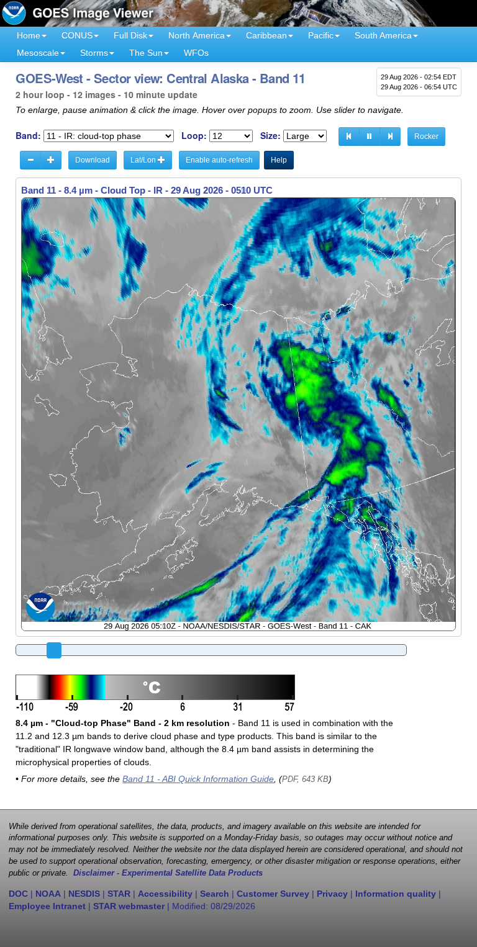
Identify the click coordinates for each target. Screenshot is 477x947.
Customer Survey (273, 894)
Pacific (321, 35)
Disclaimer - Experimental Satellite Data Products (168, 873)
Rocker (426, 136)
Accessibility (165, 894)
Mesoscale (38, 53)
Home (28, 35)
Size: (270, 135)
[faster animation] (50, 160)
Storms (94, 53)
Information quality (395, 894)
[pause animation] (369, 136)
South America (383, 35)
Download (92, 160)
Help (279, 160)
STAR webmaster (129, 906)
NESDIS (84, 894)
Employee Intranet (47, 906)
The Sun (146, 53)
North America (196, 35)
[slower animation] (30, 160)
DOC (18, 894)
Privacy (332, 894)
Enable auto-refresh (219, 160)
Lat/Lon (144, 160)
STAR (118, 894)
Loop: (194, 135)
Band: (28, 135)
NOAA (48, 894)
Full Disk (130, 35)
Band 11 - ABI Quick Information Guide (198, 779)
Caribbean (266, 35)
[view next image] (390, 136)
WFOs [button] (196, 53)
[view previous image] (349, 136)
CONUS (77, 35)
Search (214, 894)
